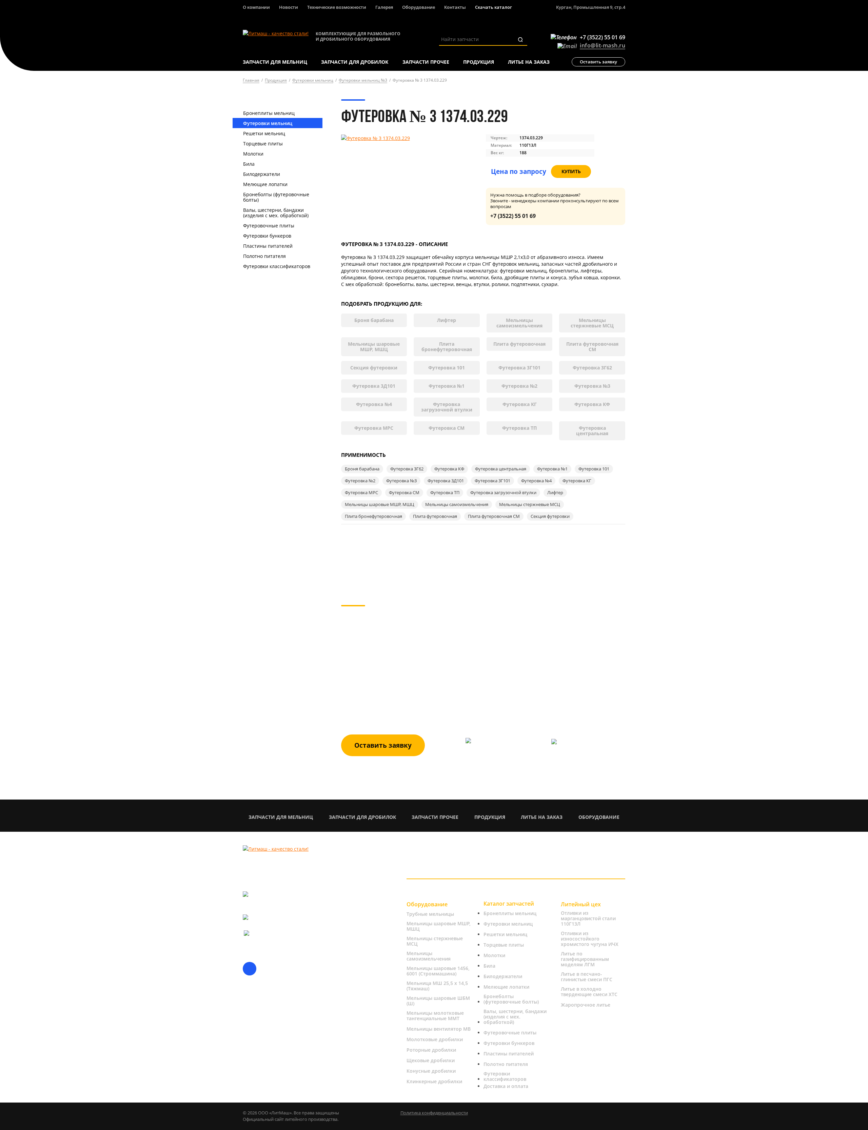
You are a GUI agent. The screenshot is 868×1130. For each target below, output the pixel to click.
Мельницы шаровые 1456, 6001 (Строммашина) (438, 971)
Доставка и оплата (506, 1086)
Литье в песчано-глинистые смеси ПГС (586, 976)
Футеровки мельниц (267, 123)
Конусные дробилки (431, 1071)
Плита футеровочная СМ (592, 346)
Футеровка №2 (519, 386)
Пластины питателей (268, 246)
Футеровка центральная (592, 431)
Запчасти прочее (435, 817)
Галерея (384, 7)
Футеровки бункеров (267, 236)
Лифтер (446, 320)
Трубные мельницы (430, 914)
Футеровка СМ (447, 428)
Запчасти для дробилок (362, 817)
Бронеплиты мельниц (269, 113)
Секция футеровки (373, 367)
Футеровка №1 (447, 386)
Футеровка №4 (374, 404)
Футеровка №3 (592, 386)
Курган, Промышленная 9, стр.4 (590, 7)
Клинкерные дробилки (434, 1081)
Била (249, 164)
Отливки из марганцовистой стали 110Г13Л (588, 918)
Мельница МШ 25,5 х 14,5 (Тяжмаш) (437, 986)
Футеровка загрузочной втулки (446, 407)
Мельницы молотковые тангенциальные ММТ (435, 1015)
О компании (256, 7)
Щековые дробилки (431, 1060)
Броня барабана (374, 320)
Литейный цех (581, 904)
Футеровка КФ (592, 404)
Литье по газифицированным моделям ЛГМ (585, 959)
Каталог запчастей (509, 903)
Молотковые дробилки (435, 1039)
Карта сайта (257, 1086)
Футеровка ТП (519, 428)
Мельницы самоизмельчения (519, 323)
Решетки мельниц (264, 133)
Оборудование (418, 7)
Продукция (489, 817)
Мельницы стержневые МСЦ (592, 323)
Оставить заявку (598, 62)
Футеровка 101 (446, 367)
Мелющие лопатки (265, 184)
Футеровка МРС (373, 428)
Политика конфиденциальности (434, 1113)
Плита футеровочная (519, 344)
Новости (288, 7)
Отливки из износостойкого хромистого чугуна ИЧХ (589, 939)
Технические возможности (336, 7)
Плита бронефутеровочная (446, 346)
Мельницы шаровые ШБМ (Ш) (438, 1000)
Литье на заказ (542, 817)
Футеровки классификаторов (276, 266)
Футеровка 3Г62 (592, 367)
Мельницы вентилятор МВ (439, 1029)
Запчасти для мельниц (281, 817)
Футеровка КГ (519, 404)
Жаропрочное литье (585, 1005)
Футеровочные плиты (268, 225)
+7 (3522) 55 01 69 (513, 216)
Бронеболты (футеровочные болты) (276, 197)
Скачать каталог (493, 7)
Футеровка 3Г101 (519, 367)
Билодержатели (261, 174)
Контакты (455, 7)
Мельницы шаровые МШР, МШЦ (374, 346)
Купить (571, 171)
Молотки (253, 153)
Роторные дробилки (431, 1050)
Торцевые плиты (263, 143)
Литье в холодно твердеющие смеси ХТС (589, 991)
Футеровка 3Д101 (373, 386)
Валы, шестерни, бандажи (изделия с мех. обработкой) (276, 213)
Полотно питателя (264, 256)
